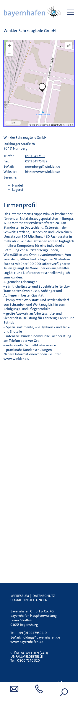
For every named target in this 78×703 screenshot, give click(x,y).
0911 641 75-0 (35, 156)
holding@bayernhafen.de (40, 637)
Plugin (69, 124)
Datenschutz (43, 595)
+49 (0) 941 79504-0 (32, 633)
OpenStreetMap (41, 124)
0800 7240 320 (28, 660)
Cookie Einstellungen (28, 600)
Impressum (19, 595)
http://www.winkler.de (42, 171)
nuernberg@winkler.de (42, 166)
